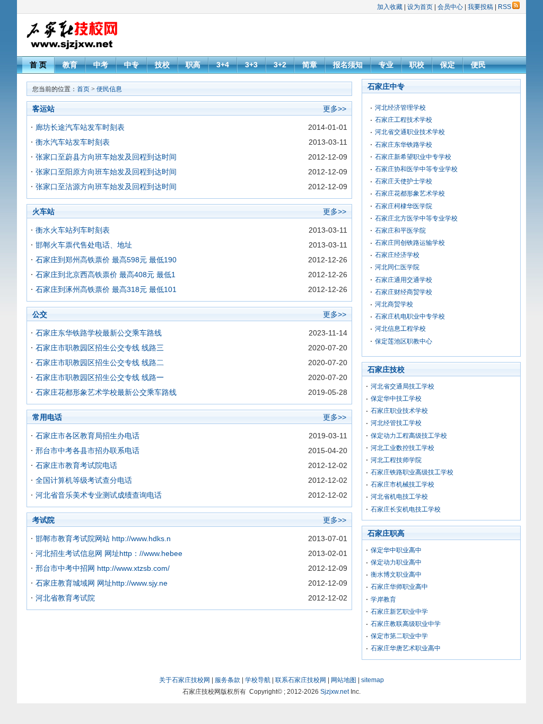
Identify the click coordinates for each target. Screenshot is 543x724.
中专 (131, 64)
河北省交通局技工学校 (402, 386)
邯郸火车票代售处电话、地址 (84, 245)
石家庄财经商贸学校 (403, 292)
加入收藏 (389, 7)
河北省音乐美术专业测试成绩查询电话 (99, 495)
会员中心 (450, 7)
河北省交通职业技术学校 (410, 132)
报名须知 (348, 64)
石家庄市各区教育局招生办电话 (87, 435)
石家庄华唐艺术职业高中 (406, 648)
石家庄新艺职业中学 (399, 611)
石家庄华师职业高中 (399, 586)
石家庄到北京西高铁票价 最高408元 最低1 (106, 274)
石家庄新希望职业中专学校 (413, 157)
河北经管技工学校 (396, 423)
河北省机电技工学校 (399, 496)
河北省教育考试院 (65, 598)
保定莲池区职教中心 (403, 341)
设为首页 (420, 7)
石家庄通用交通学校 (403, 280)
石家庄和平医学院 (400, 230)
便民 (478, 64)
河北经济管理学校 (400, 107)
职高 (193, 64)
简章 (309, 64)
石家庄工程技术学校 (403, 119)
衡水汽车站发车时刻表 (73, 142)
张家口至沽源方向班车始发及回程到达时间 (106, 186)
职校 (416, 64)
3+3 (251, 64)
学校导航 (257, 680)
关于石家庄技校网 (184, 680)
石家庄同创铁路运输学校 (410, 242)
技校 (162, 64)
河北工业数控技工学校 (402, 448)
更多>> (334, 108)
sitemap (372, 680)
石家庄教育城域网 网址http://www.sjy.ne (102, 583)
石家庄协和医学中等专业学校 (416, 169)
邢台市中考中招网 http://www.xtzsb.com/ (103, 568)
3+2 (280, 64)
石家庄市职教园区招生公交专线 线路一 (100, 377)
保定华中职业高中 (396, 550)
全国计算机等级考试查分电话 (84, 480)
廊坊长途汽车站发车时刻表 (80, 127)
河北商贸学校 (394, 304)
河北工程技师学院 (396, 460)
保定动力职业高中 (396, 562)
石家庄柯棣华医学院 (403, 206)
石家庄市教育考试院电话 (76, 465)
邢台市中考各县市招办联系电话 (87, 450)
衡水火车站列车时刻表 (73, 230)
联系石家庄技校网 (300, 680)
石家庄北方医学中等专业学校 (416, 218)
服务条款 (227, 680)
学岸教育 (383, 599)
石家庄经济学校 (397, 255)
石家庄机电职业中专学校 (410, 316)
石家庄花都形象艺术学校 (410, 193)
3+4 (222, 64)
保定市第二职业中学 (399, 636)
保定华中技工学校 (396, 398)
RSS (504, 7)
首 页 (38, 64)
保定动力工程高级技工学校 (409, 435)
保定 (447, 64)
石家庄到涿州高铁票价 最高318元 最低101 (106, 289)
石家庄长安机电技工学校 (406, 509)
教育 (70, 64)
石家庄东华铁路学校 (403, 144)
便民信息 (109, 89)
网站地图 (343, 680)
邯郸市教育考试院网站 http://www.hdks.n (103, 538)
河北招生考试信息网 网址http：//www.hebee (109, 553)
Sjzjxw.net (334, 691)
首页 (83, 89)
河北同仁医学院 (397, 267)
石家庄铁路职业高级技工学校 (412, 472)
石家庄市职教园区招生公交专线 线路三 (100, 347)
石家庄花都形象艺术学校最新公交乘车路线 (106, 392)
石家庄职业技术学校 (399, 410)
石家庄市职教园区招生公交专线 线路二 (100, 362)
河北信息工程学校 (400, 328)
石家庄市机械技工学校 (402, 484)
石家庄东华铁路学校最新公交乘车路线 (99, 333)
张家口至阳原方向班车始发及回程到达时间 (106, 171)
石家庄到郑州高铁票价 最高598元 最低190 (106, 259)
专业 (386, 64)
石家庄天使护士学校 (403, 181)
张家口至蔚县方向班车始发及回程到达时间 (106, 157)
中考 (100, 64)
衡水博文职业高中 (396, 574)
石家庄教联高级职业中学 (406, 624)
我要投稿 (480, 7)
